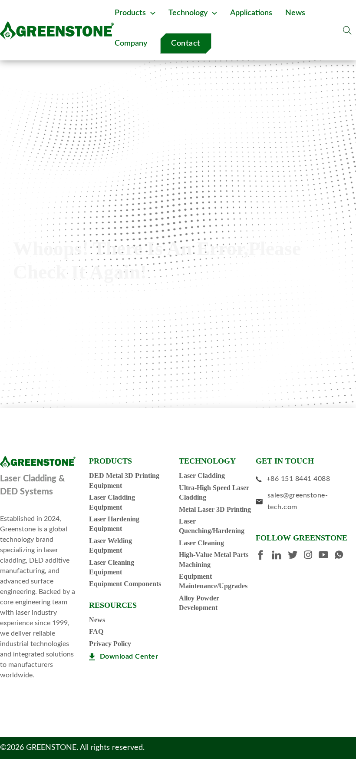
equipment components (125, 583)
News (97, 619)
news (295, 13)
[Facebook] (264, 556)
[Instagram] (311, 556)
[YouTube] (327, 556)
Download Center (129, 656)
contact (186, 43)
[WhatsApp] (342, 556)
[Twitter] (296, 556)
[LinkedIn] (280, 556)
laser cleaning (201, 543)
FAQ (96, 631)
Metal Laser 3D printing (215, 509)
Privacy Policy (110, 643)
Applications (251, 13)
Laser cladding (202, 475)
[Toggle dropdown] (152, 13)
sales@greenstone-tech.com (297, 501)
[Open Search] (347, 30)
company (131, 43)
